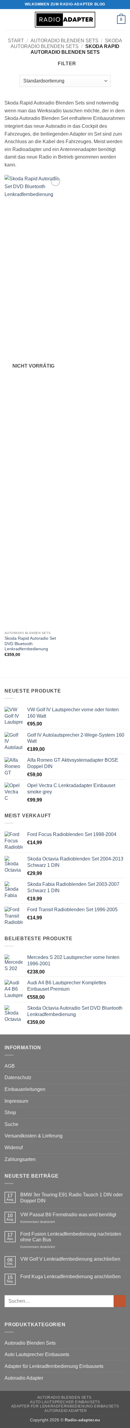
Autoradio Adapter (24, 1378)
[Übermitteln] (119, 1301)
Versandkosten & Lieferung (34, 1135)
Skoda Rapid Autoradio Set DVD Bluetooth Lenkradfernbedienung (30, 643)
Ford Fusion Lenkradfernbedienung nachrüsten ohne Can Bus (70, 1236)
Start (16, 40)
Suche (11, 1124)
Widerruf (14, 1147)
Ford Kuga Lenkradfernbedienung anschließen (70, 1276)
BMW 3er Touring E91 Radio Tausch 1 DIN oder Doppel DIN (71, 1197)
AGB (10, 1066)
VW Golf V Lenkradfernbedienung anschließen (70, 1259)
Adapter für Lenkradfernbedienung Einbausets (54, 1366)
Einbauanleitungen (25, 1089)
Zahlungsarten (20, 1159)
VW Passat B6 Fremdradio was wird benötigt (68, 1214)
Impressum (16, 1101)
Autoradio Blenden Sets (65, 40)
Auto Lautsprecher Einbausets (37, 1354)
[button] (8, 19)
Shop (10, 1112)
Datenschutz (18, 1077)
